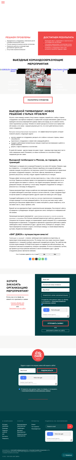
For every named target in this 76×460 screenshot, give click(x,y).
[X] (36, 259)
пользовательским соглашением (37, 450)
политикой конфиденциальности (19, 450)
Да (44, 254)
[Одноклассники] (33, 259)
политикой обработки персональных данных (36, 391)
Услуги (10, 8)
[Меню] (3, 2)
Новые (33, 424)
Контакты (5, 436)
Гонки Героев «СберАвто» (61, 87)
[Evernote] (39, 259)
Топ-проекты (35, 426)
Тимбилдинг (21, 8)
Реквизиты (5, 438)
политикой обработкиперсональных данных (53, 302)
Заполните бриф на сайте (55, 330)
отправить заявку (55, 323)
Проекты (35, 421)
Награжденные (36, 428)
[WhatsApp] (43, 259)
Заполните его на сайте (17, 308)
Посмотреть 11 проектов (38, 100)
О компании (7, 421)
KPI (3, 434)
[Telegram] (46, 259)
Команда (5, 428)
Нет (55, 254)
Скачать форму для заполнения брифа (17, 303)
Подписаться (47, 370)
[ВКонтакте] (30, 259)
